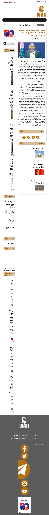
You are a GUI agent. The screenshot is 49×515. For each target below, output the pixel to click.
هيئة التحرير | (41, 1)
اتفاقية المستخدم (14, 438)
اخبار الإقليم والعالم (14, 434)
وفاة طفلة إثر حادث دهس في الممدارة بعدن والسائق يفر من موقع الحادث (11, 97)
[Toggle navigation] (43, 19)
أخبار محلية (34, 434)
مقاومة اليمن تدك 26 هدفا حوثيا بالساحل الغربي (9, 228)
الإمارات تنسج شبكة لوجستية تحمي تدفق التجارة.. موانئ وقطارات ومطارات (37, 182)
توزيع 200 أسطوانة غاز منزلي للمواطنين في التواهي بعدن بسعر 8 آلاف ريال (10, 63)
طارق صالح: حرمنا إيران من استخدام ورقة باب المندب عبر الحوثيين (9, 212)
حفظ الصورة (43, 58)
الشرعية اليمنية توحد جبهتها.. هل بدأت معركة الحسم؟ (9, 220)
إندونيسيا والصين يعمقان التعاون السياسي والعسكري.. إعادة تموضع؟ (38, 166)
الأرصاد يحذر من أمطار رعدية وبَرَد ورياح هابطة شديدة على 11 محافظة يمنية (11, 167)
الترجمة (35, 435)
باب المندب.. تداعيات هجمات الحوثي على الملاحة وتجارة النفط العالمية (9, 203)
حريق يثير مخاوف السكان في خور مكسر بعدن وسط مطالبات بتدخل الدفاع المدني (11, 132)
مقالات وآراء (16, 437)
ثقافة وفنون (15, 435)
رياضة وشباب (24, 435)
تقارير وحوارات (24, 434)
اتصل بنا (37, 1)
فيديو (26, 437)
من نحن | (45, 1)
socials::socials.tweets (11, 243)
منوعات (35, 437)
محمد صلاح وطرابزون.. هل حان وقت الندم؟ (10, 348)
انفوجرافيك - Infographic (34, 439)
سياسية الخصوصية (23, 438)
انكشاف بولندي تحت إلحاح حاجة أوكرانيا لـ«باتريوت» (38, 149)
